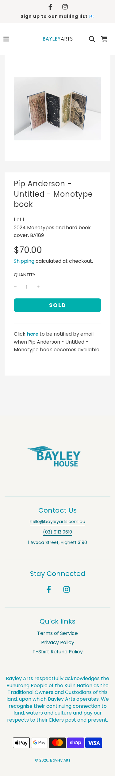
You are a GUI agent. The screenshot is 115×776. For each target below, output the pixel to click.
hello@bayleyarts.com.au (57, 521)
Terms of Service (57, 633)
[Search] (92, 39)
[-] (15, 287)
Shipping (24, 261)
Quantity (25, 275)
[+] (38, 287)
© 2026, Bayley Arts (53, 760)
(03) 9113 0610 (57, 532)
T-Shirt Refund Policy (58, 651)
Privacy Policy (57, 642)
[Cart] (104, 39)
